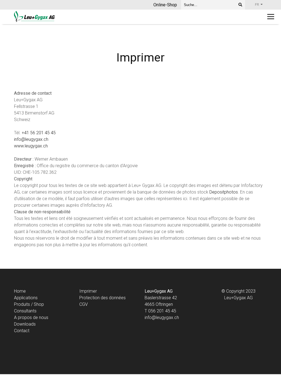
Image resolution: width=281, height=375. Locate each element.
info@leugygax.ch (31, 139)
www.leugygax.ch (31, 146)
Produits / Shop (29, 304)
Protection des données (102, 297)
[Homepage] (115, 17)
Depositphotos (223, 192)
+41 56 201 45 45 (39, 132)
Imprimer (88, 291)
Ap (16, 297)
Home (20, 291)
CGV (83, 304)
